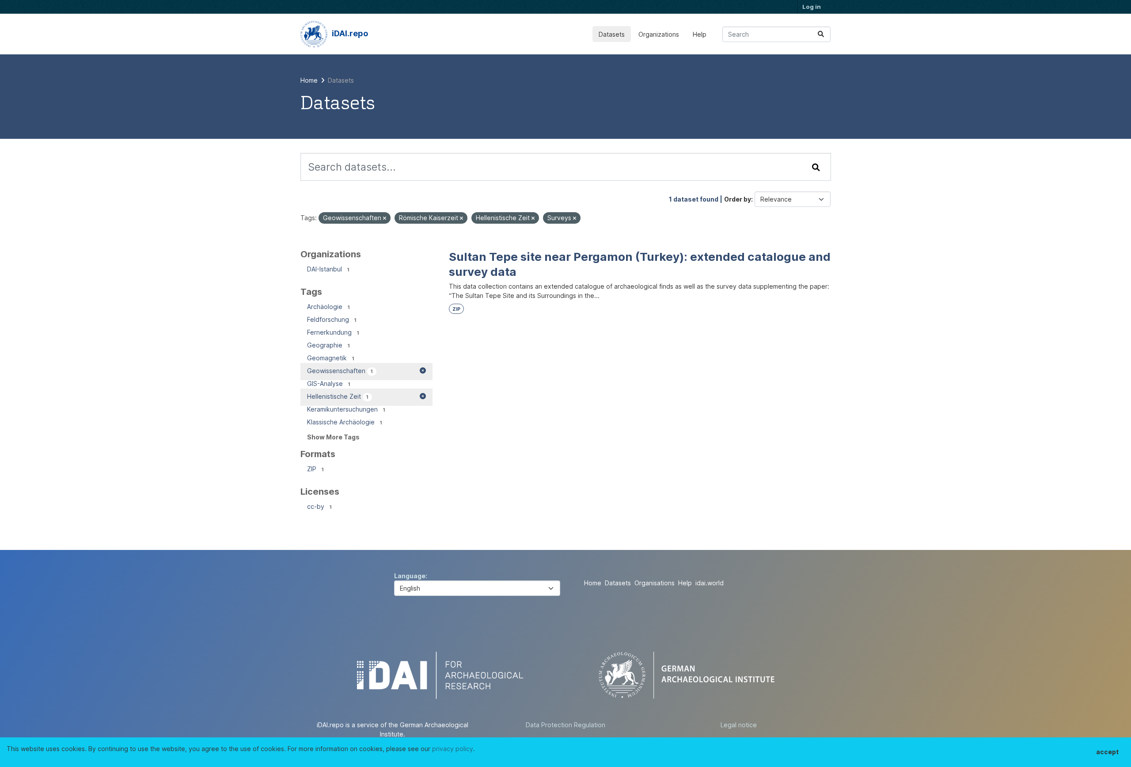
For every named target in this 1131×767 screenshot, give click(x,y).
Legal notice (739, 725)
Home (592, 583)
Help (699, 34)
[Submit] (821, 34)
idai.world (709, 583)
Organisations (654, 583)
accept (1107, 752)
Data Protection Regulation (565, 725)
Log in (811, 6)
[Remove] (384, 218)
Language (409, 576)
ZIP (456, 309)
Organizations (658, 34)
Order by (737, 199)
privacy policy (452, 748)
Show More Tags (333, 437)
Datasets (612, 34)
